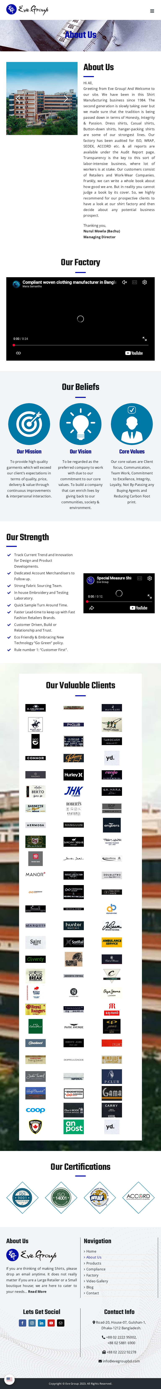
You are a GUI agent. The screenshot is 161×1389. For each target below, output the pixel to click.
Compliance (95, 1269)
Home (91, 1251)
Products (93, 1263)
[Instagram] (32, 1323)
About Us (93, 1257)
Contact (92, 1293)
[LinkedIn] (41, 1323)
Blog (89, 1287)
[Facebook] (22, 1323)
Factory (92, 1275)
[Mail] (60, 1323)
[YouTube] (51, 1323)
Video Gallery (97, 1281)
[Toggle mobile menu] (152, 11)
